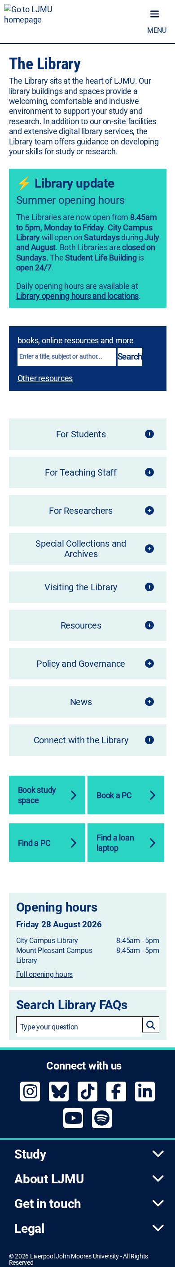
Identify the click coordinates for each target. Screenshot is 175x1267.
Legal (29, 1228)
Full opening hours (44, 974)
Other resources (45, 378)
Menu (156, 30)
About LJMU (49, 1179)
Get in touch (47, 1203)
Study (30, 1154)
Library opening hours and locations (77, 296)
